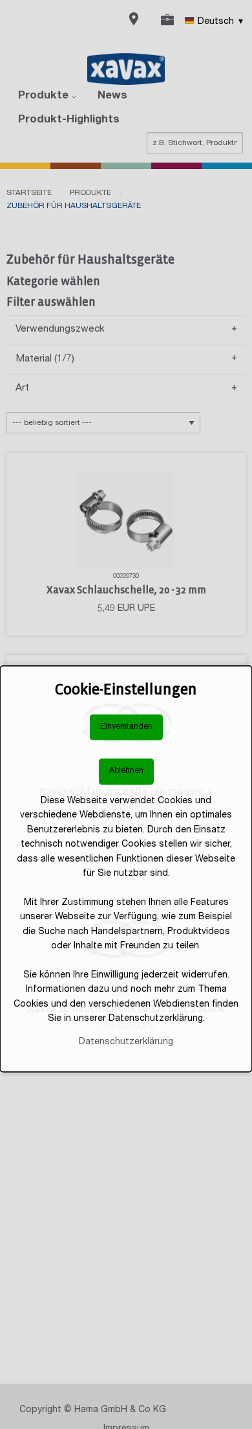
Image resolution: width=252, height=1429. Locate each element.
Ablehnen (126, 771)
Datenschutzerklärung (126, 1042)
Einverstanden (126, 727)
